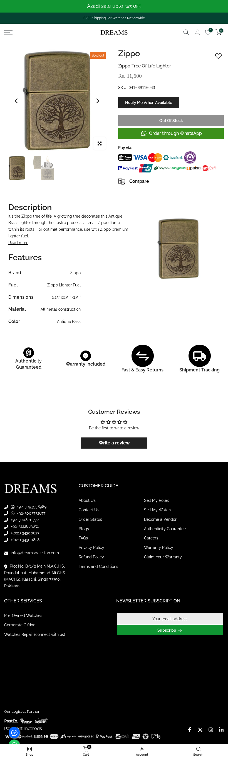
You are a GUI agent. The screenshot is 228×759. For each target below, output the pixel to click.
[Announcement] (114, 6)
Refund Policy (91, 557)
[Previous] (16, 101)
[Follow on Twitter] (200, 729)
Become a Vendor (160, 519)
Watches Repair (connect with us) (34, 634)
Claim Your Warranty (163, 557)
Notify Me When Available (148, 102)
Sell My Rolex (156, 500)
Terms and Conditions (98, 566)
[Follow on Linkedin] (221, 729)
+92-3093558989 (31, 506)
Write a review (114, 443)
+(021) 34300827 (24, 533)
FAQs (83, 538)
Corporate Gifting (20, 625)
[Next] (97, 101)
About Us (87, 500)
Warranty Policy (158, 547)
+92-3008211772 (24, 519)
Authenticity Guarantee (165, 529)
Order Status (90, 519)
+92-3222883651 (24, 526)
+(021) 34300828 (24, 539)
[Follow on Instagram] (210, 729)
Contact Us (89, 510)
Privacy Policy (91, 547)
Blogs (84, 529)
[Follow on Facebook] (189, 729)
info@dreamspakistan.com (34, 553)
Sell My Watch (157, 510)
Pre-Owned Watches (23, 615)
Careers (151, 538)
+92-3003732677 (30, 513)
